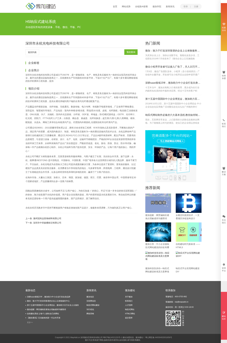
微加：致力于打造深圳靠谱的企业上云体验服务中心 (173, 50)
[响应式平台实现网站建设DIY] (189, 254)
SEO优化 (90, 309)
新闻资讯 (170, 6)
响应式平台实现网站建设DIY (188, 270)
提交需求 (128, 318)
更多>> (30, 322)
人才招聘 (128, 305)
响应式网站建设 (92, 305)
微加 (137, 337)
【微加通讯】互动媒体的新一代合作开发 (43, 318)
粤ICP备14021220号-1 (112, 337)
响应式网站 (129, 309)
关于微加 (128, 297)
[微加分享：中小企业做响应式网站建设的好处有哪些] (158, 232)
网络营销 (90, 314)
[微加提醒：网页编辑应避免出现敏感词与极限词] (158, 203)
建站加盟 (126, 337)
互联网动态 (91, 301)
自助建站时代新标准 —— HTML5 (188, 246)
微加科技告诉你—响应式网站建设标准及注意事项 (157, 270)
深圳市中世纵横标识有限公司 (47, 223)
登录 (185, 6)
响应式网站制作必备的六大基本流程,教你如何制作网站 (173, 115)
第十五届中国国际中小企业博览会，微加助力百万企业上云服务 (173, 99)
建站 (141, 337)
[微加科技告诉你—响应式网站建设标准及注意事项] (158, 256)
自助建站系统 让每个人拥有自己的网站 (43, 314)
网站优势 (126, 6)
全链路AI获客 (141, 6)
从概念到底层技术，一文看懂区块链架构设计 (188, 217)
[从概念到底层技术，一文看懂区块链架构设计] (189, 203)
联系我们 (128, 301)
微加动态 (90, 297)
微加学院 (157, 6)
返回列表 (32, 52)
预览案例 (131, 52)
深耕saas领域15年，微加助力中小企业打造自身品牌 (173, 82)
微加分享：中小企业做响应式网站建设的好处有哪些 (157, 246)
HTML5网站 (130, 314)
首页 (115, 6)
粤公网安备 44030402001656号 (158, 337)
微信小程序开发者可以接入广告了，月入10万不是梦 (173, 66)
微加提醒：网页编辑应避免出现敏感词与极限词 (157, 217)
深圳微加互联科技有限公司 (91, 337)
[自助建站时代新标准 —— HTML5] (189, 232)
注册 (196, 6)
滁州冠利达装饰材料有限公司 (47, 218)
